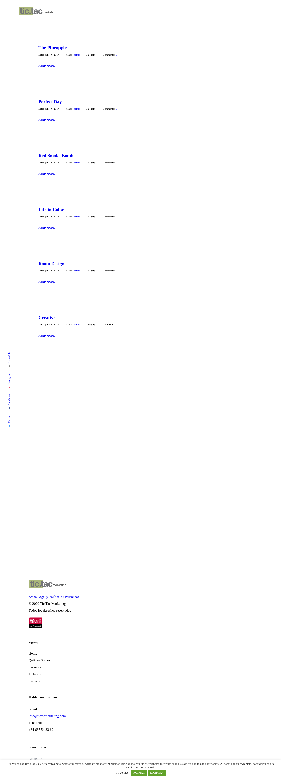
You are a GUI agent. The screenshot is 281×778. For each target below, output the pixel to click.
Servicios (86, 11)
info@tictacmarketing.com (47, 716)
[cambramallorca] (35, 621)
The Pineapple (52, 47)
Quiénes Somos (75, 11)
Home (65, 11)
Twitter (9, 418)
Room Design (51, 263)
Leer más (149, 767)
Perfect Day (50, 101)
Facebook (9, 399)
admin (77, 54)
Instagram (9, 378)
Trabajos (96, 11)
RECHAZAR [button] (156, 772)
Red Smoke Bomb (55, 155)
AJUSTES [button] (122, 772)
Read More (46, 65)
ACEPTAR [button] (139, 772)
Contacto (106, 11)
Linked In (9, 357)
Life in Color (51, 209)
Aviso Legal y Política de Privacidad (54, 597)
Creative (46, 317)
